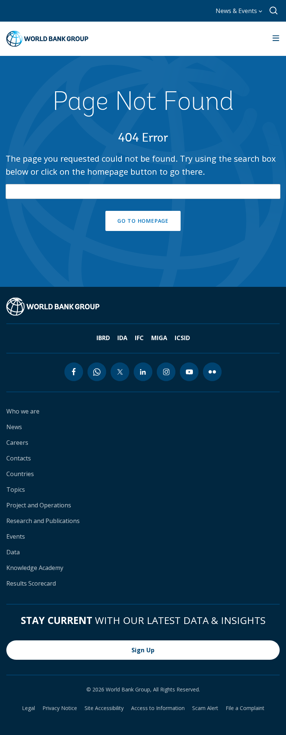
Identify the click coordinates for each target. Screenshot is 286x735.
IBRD (103, 338)
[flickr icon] (212, 371)
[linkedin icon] (143, 371)
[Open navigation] (276, 39)
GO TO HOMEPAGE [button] (143, 220)
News (14, 427)
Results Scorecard (31, 583)
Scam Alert (205, 708)
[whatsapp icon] (97, 371)
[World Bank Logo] (47, 39)
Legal (28, 708)
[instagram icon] (166, 371)
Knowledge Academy (34, 568)
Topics (15, 489)
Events (15, 536)
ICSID (182, 338)
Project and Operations (38, 505)
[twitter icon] (120, 371)
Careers (17, 442)
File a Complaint (245, 708)
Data (13, 552)
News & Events (237, 11)
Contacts (18, 458)
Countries (20, 474)
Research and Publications (43, 521)
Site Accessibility (104, 708)
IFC (139, 338)
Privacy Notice (59, 708)
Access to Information (158, 708)
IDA (122, 338)
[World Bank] (52, 306)
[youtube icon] (189, 371)
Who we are (22, 411)
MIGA (159, 338)
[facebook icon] (73, 371)
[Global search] (274, 10)
